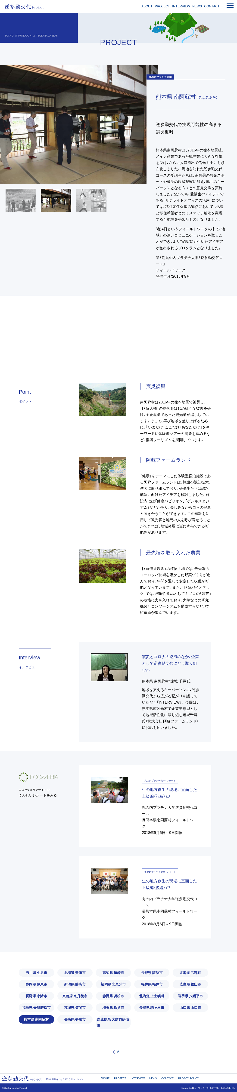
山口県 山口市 (190, 1007)
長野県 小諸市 (36, 995)
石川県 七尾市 (36, 972)
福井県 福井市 (152, 984)
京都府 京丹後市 (74, 995)
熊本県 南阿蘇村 (36, 1019)
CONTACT (212, 6)
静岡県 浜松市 (113, 995)
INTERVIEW (181, 6)
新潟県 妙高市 (75, 984)
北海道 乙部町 (190, 972)
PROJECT (162, 6)
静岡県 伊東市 (36, 984)
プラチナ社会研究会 (208, 1087)
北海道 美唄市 (75, 972)
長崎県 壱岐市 (75, 1019)
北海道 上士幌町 (151, 995)
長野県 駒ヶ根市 (151, 1007)
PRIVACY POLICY (188, 1078)
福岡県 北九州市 (113, 984)
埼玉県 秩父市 (113, 1007)
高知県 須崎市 (113, 972)
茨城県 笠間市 (75, 1007)
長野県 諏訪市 (152, 972)
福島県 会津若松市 (36, 1007)
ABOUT (147, 6)
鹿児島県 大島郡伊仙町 (113, 1022)
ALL (120, 1052)
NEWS (197, 6)
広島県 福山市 (190, 984)
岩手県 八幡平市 (190, 995)
